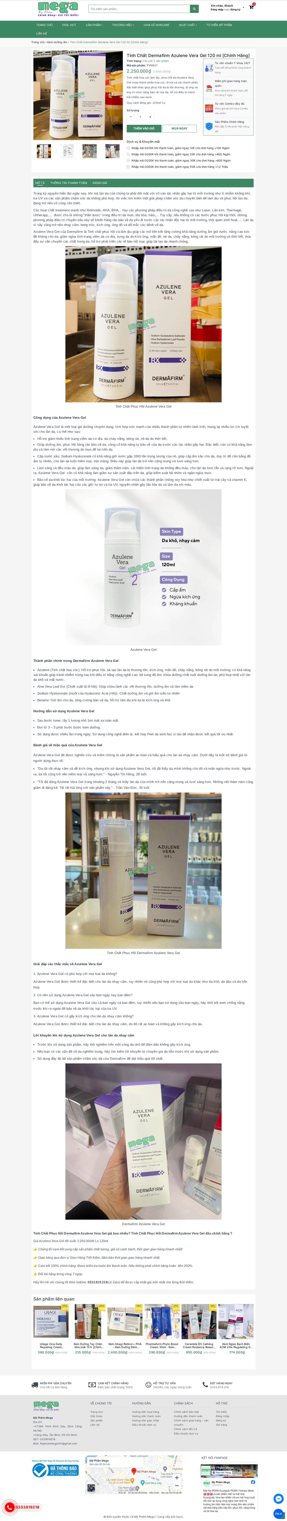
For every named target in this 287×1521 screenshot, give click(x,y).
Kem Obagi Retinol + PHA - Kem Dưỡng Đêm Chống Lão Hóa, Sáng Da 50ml (125, 1345)
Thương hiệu (122, 25)
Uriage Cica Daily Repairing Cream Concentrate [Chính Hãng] (51, 1345)
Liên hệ (41, 33)
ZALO (278, 1513)
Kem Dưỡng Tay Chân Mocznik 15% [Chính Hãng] (88, 1345)
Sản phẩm (93, 25)
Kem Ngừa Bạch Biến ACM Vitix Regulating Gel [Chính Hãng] (236, 1345)
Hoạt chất (187, 25)
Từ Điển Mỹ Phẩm (219, 25)
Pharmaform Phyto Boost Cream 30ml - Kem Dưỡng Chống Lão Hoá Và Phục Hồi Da (162, 1345)
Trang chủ (44, 25)
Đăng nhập (217, 9)
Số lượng (133, 110)
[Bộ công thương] (55, 1468)
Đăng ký (235, 9)
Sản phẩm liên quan (53, 1298)
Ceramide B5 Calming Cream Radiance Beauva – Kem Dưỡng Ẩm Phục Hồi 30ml (199, 1345)
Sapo (179, 1516)
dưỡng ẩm (204, 232)
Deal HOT (69, 25)
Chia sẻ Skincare (156, 25)
